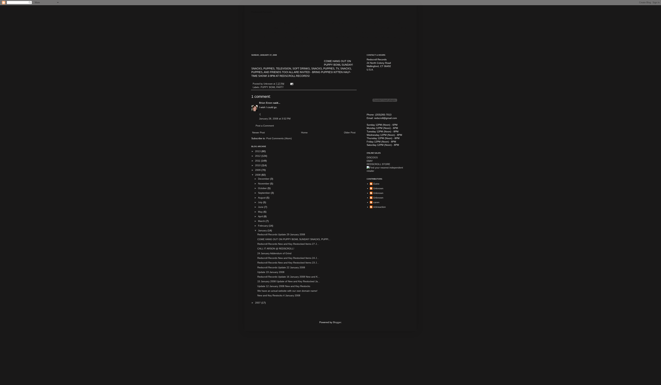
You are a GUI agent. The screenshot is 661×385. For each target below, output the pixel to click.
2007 (258, 302)
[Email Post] (291, 84)
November (264, 183)
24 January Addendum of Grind (274, 253)
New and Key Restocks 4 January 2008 (278, 295)
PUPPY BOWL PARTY (272, 87)
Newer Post (258, 132)
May (260, 211)
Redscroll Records (261, 12)
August (262, 197)
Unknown (378, 188)
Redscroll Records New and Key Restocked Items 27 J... (288, 244)
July (260, 202)
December (264, 178)
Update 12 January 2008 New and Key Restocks (283, 286)
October (262, 188)
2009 (258, 170)
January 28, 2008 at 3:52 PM (275, 118)
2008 (258, 174)
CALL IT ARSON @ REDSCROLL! (275, 248)
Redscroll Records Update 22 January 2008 (281, 267)
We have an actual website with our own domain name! (287, 290)
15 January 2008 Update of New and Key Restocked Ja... (288, 281)
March (262, 221)
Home (304, 132)
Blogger (337, 322)
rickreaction (379, 207)
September (264, 192)
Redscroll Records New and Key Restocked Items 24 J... (288, 258)
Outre (376, 183)
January (262, 230)
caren (376, 202)
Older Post (349, 132)
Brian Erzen (265, 102)
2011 (258, 160)
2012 (258, 156)
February (263, 225)
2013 (258, 151)
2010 (258, 165)
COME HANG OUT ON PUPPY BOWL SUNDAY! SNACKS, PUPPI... (293, 239)
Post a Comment (265, 125)
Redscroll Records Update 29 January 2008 (281, 234)
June (261, 207)
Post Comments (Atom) (279, 138)
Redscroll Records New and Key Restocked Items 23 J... (288, 262)
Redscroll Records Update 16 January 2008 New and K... (288, 276)
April (261, 216)
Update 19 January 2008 (270, 272)
